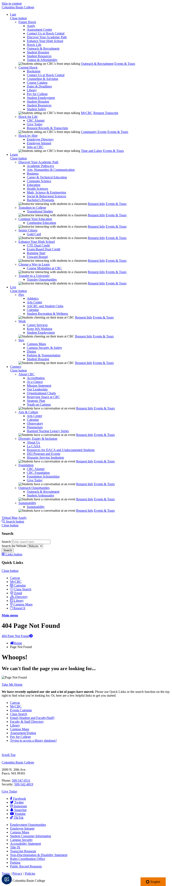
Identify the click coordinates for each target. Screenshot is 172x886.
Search (7, 541)
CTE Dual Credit (38, 245)
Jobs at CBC (35, 147)
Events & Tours (124, 63)
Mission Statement (39, 385)
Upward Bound (37, 257)
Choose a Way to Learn (34, 264)
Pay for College (37, 94)
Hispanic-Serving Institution (45, 457)
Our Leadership (37, 389)
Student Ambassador (40, 495)
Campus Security (21, 840)
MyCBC (87, 113)
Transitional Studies (40, 211)
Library (32, 90)
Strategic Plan (36, 400)
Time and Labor (91, 151)
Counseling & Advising (42, 79)
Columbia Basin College (18, 7)
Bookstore (33, 71)
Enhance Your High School (45, 41)
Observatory (35, 423)
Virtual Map (10, 517)
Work (22, 321)
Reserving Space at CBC (43, 397)
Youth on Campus (39, 404)
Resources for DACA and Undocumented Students (61, 450)
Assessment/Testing (23, 733)
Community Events (94, 132)
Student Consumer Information (30, 836)
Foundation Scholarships (43, 476)
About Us (33, 442)
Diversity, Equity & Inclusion (37, 438)
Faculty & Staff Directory (27, 721)
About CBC (26, 374)
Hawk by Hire (28, 135)
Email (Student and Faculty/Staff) (32, 718)
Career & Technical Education (47, 177)
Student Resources (39, 56)
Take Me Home (12, 684)
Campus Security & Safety (44, 347)
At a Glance (35, 382)
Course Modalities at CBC (44, 268)
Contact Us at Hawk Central (45, 33)
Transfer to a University (34, 276)
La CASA (33, 446)
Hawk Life (34, 44)
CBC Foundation (38, 472)
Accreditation (36, 378)
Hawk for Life (28, 116)
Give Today (35, 124)
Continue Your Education (35, 219)
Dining (31, 351)
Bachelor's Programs (40, 200)
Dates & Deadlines (39, 86)
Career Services (37, 325)
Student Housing (38, 52)
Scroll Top (9, 755)
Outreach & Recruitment (43, 48)
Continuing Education (41, 222)
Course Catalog (37, 82)
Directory (21, 597)
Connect (15, 366)
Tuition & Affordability (42, 60)
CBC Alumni (35, 120)
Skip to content (12, 3)
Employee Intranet (39, 143)
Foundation (26, 465)
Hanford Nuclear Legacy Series (48, 431)
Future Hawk (27, 22)
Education (33, 185)
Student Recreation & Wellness (47, 313)
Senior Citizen (27, 230)
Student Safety (36, 109)
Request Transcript (105, 113)
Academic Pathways (40, 166)
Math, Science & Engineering (46, 192)
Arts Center (34, 302)
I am (13, 14)
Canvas (15, 578)
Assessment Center (39, 29)
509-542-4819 (23, 784)
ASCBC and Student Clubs (45, 306)
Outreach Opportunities (34, 488)
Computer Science (39, 181)
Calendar (33, 310)
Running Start (36, 253)
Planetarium (35, 427)
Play (21, 294)
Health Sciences (37, 188)
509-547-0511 (21, 780)
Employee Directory (40, 139)
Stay (21, 340)
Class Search (22, 589)
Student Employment (41, 98)
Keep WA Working (39, 329)
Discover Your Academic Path (47, 37)
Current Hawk (28, 67)
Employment (28, 824)
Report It (19, 608)
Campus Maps (36, 344)
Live (13, 287)
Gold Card (34, 234)
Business (33, 173)
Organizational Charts (41, 393)
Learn (14, 154)
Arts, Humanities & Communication (51, 169)
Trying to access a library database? (33, 740)
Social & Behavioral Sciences (46, 196)
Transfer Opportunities (42, 279)
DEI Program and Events (43, 454)
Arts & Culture (28, 412)
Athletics (33, 298)
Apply (31, 26)
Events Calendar (21, 710)
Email (18, 593)
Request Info (96, 204)
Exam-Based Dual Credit (43, 249)
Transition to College (32, 207)
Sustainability (27, 503)
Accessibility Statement (25, 843)
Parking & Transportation (43, 355)
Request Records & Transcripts (47, 128)
